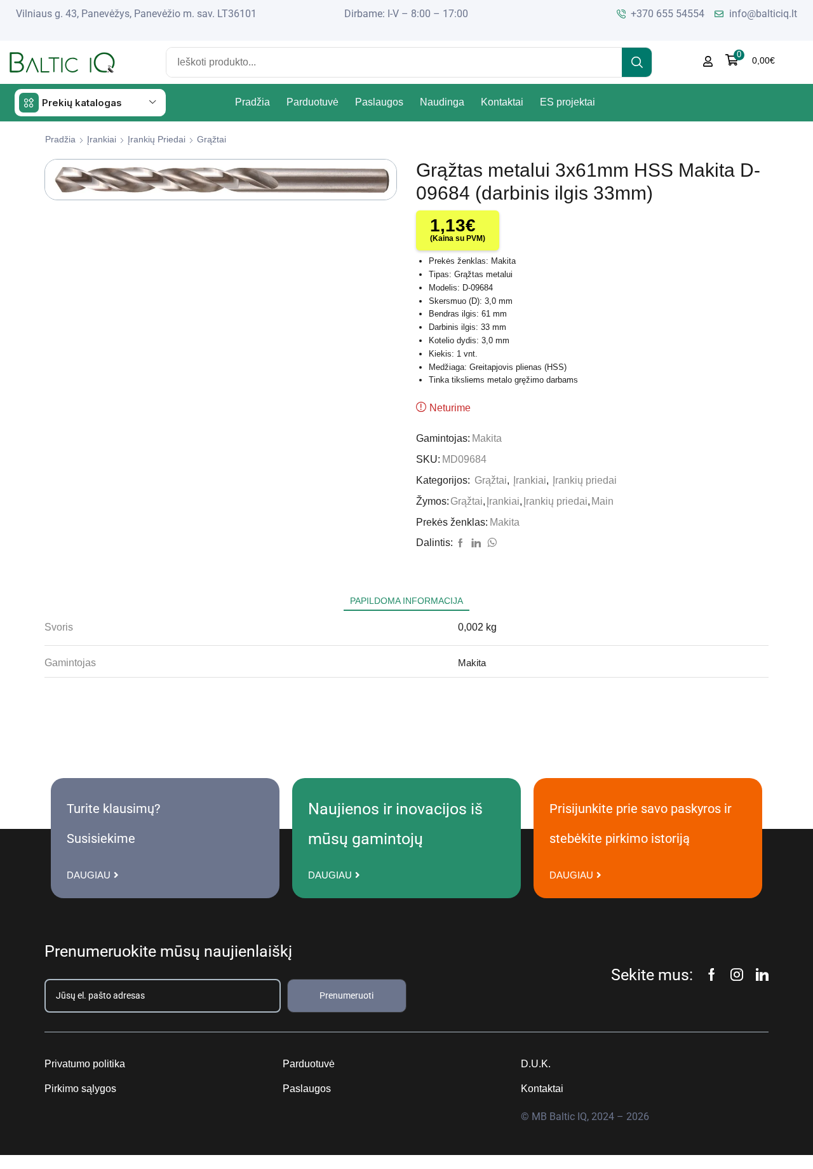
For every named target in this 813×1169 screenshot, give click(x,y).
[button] (750, 60)
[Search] (637, 62)
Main (602, 501)
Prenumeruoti (346, 995)
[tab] (406, 601)
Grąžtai (211, 139)
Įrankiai (101, 139)
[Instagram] (736, 974)
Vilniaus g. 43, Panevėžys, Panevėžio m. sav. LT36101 (136, 14)
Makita (487, 438)
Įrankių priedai (156, 139)
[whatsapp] (490, 543)
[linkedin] (476, 543)
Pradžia (60, 139)
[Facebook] (460, 543)
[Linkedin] (762, 974)
